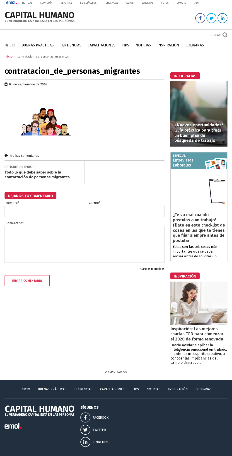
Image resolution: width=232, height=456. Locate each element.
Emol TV (181, 2)
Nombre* (12, 203)
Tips (125, 45)
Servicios (147, 2)
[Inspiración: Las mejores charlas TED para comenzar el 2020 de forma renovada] (198, 323)
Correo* (94, 203)
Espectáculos (88, 2)
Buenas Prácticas (38, 45)
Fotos (165, 2)
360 (196, 2)
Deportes (66, 2)
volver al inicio (117, 371)
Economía (46, 2)
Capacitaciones (101, 45)
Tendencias (111, 2)
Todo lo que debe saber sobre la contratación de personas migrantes (37, 174)
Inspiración (168, 45)
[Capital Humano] (40, 21)
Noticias (27, 2)
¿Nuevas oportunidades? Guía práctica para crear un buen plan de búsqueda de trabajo (198, 132)
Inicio (10, 45)
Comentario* (15, 223)
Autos (129, 2)
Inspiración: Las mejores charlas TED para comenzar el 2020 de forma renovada (196, 334)
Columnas (195, 45)
